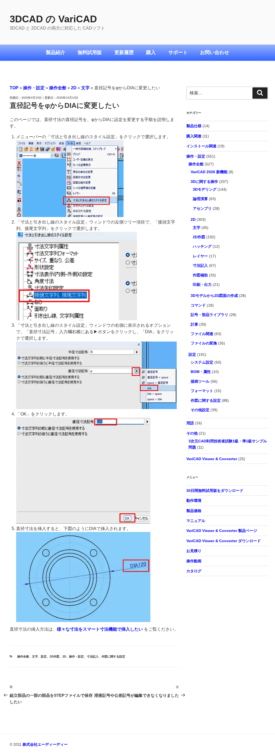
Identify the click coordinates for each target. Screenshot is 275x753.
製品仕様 (193, 126)
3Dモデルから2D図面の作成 (214, 295)
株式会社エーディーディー (45, 744)
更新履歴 (124, 52)
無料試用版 (90, 52)
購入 (151, 52)
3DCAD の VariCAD (53, 18)
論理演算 (200, 199)
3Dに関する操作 (204, 181)
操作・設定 (34, 88)
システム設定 (202, 362)
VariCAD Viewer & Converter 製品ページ (221, 530)
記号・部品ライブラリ (209, 314)
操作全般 (57, 88)
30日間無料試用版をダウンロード (214, 490)
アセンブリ (202, 208)
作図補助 (200, 275)
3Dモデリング (204, 189)
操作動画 (193, 561)
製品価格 (193, 511)
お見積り (193, 551)
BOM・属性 (201, 372)
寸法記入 (93, 656)
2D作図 (54, 656)
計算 (194, 324)
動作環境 (193, 500)
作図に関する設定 (113, 656)
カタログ (193, 571)
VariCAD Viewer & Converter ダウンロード (223, 541)
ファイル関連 (202, 334)
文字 (85, 88)
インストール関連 (201, 146)
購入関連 (193, 136)
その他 (192, 433)
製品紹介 (55, 52)
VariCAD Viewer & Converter (211, 459)
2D (74, 88)
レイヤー (200, 256)
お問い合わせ (214, 52)
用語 (190, 423)
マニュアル (195, 520)
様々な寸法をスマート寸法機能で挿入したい (100, 629)
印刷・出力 (202, 284)
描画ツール (200, 381)
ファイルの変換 (204, 343)
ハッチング (202, 246)
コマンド (198, 305)
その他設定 (200, 410)
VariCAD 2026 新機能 (209, 172)
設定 (44, 656)
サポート (178, 52)
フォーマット (202, 391)
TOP (14, 88)
